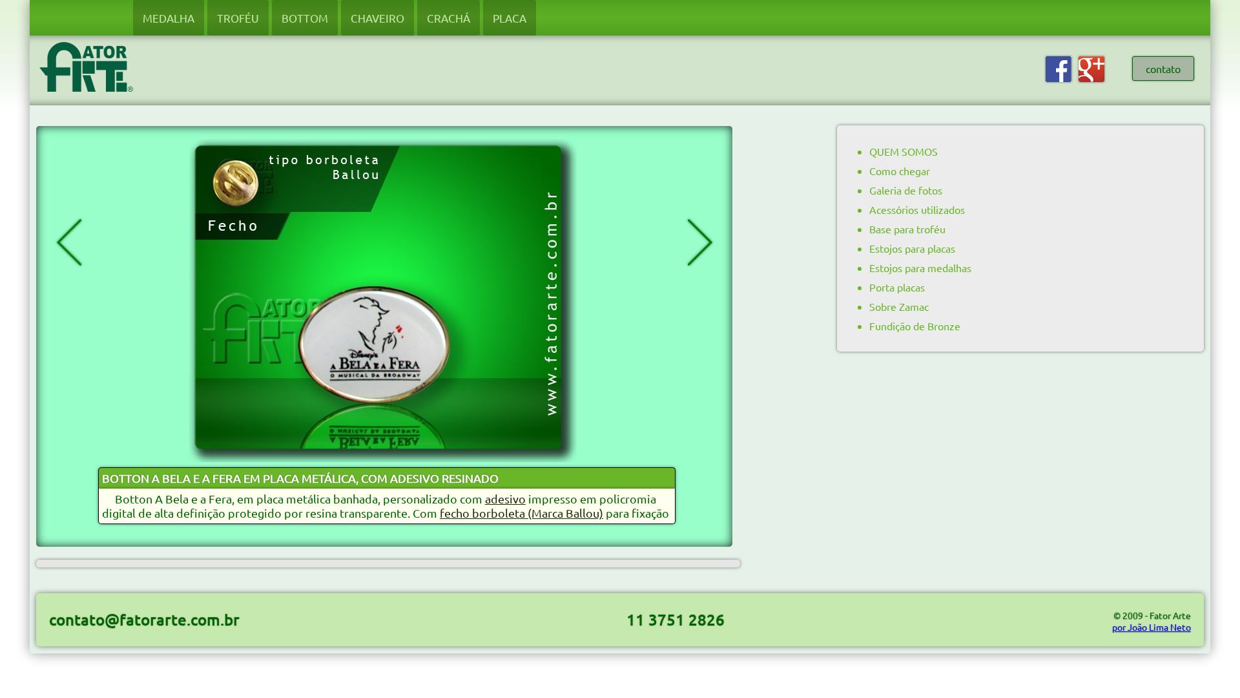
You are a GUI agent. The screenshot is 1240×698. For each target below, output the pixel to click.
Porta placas (897, 286)
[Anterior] (140, 242)
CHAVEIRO (377, 18)
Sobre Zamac (899, 306)
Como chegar (899, 170)
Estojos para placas (912, 248)
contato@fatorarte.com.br (144, 619)
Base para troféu (907, 228)
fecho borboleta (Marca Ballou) (521, 513)
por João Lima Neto (1151, 627)
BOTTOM (305, 18)
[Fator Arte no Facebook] (1058, 78)
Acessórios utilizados (917, 209)
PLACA (509, 18)
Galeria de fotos (905, 190)
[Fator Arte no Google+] (1091, 78)
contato (1163, 68)
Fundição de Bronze (914, 325)
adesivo (505, 498)
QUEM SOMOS (903, 151)
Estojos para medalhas (920, 267)
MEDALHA (168, 18)
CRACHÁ (448, 18)
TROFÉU (238, 18)
